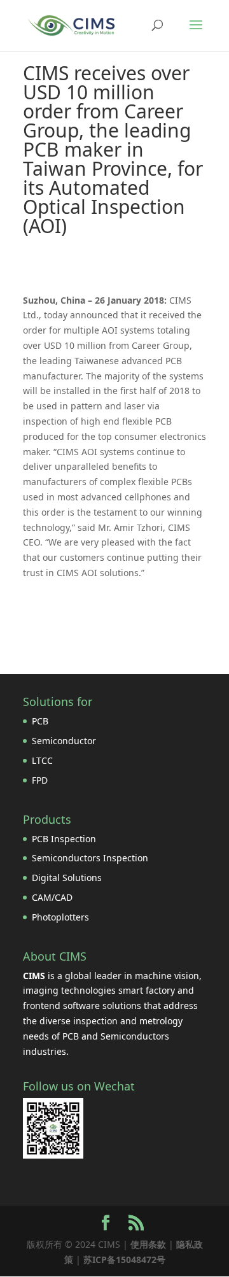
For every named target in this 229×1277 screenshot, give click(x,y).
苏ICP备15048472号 (124, 1259)
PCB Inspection (64, 839)
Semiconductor (64, 741)
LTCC (42, 760)
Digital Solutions (67, 877)
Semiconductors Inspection (90, 858)
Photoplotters (60, 917)
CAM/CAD (52, 897)
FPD (40, 780)
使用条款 (148, 1244)
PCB (40, 721)
